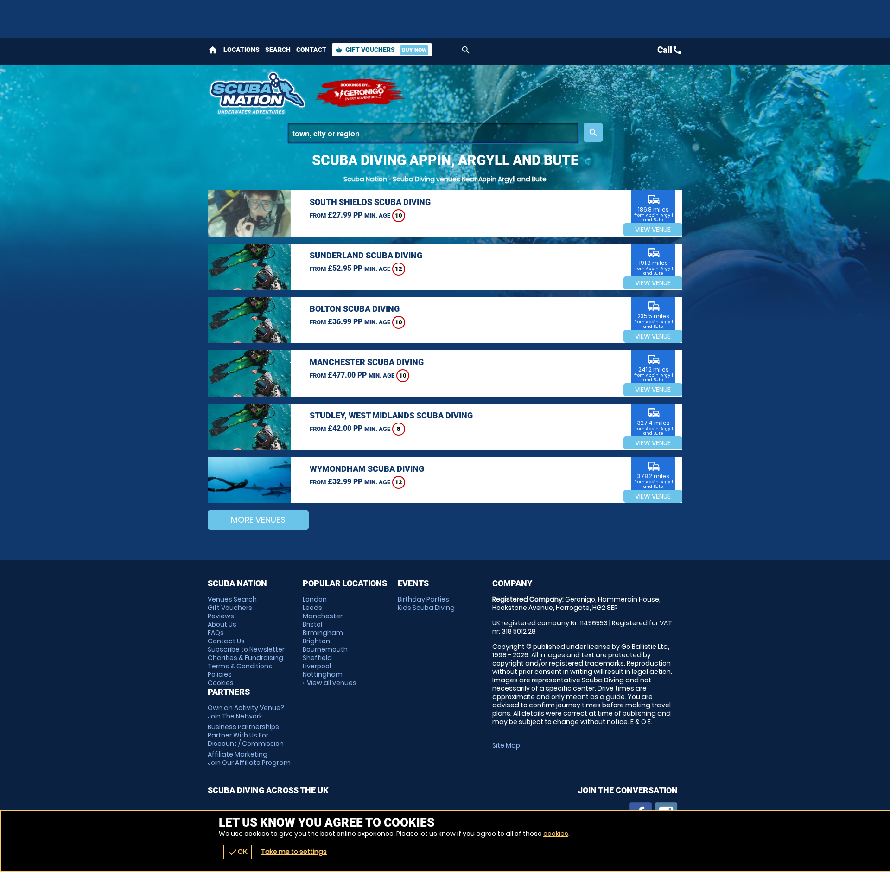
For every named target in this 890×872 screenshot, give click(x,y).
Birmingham (323, 632)
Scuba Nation (365, 179)
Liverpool (317, 666)
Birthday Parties (423, 599)
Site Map (506, 745)
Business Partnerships (246, 735)
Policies (220, 674)
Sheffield (317, 657)
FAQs (216, 632)
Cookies (221, 682)
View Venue (653, 229)
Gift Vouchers (381, 49)
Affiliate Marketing (249, 758)
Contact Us (226, 641)
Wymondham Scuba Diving (367, 469)
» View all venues (329, 682)
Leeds (312, 607)
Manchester (323, 616)
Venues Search (232, 599)
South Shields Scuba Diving (370, 202)
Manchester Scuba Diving (367, 362)
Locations (241, 49)
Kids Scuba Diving (426, 607)
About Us (222, 624)
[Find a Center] (433, 133)
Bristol (312, 624)
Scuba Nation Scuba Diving (256, 93)
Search (278, 49)
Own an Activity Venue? (246, 712)
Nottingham (323, 674)
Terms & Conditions (240, 666)
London (315, 599)
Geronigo (360, 93)
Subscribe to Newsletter (246, 649)
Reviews (221, 616)
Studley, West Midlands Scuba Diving (391, 415)
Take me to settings (294, 851)
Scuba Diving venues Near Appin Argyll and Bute (470, 179)
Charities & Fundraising (245, 657)
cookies (555, 833)
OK (238, 852)
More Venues (258, 520)
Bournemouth (325, 649)
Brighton (316, 641)
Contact (311, 49)
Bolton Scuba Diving (355, 309)
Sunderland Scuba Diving (366, 255)
